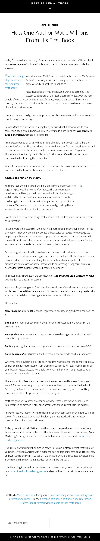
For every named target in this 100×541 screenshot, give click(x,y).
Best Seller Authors (50, 3)
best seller (68, 499)
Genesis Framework (60, 537)
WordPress (77, 537)
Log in (87, 537)
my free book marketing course (29, 471)
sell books (26, 499)
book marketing (58, 495)
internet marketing (77, 495)
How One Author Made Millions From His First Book (50, 37)
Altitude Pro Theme (37, 537)
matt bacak (75, 503)
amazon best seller (52, 499)
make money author (57, 503)
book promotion (37, 503)
